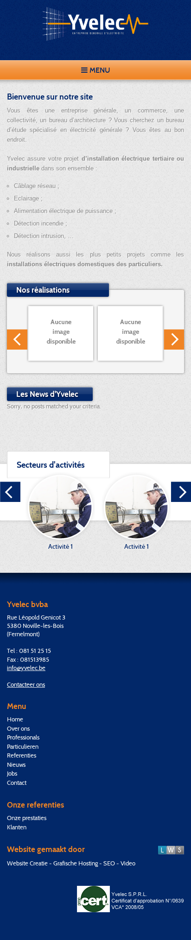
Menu (99, 70)
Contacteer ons (26, 684)
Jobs (12, 773)
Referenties (21, 755)
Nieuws (16, 764)
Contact (16, 782)
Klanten (16, 827)
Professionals (23, 737)
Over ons (18, 728)
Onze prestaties (26, 817)
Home (15, 719)
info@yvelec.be (26, 667)
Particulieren (22, 746)
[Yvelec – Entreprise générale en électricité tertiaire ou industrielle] (95, 24)
